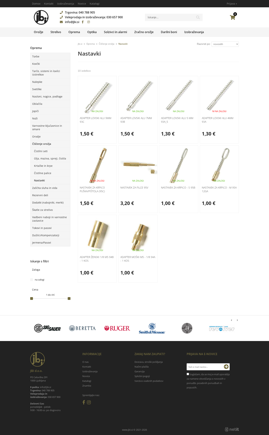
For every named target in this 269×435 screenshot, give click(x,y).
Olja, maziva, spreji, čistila (50, 158)
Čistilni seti (41, 151)
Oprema (74, 32)
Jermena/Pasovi (41, 242)
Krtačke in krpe (43, 165)
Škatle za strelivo (42, 210)
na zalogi (39, 279)
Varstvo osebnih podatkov (148, 381)
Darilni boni (169, 32)
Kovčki (36, 63)
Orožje (38, 32)
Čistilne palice (42, 173)
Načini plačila (141, 366)
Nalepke (37, 82)
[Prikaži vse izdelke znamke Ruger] (117, 328)
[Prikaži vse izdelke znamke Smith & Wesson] (152, 328)
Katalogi (95, 3)
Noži (35, 118)
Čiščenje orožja (41, 144)
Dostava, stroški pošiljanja (148, 362)
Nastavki (39, 180)
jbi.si (80, 43)
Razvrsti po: (204, 43)
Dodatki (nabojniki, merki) (47, 202)
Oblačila (37, 104)
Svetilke (37, 89)
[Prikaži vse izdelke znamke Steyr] (187, 328)
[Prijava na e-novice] (226, 366)
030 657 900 (115, 17)
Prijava (232, 3)
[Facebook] (82, 22)
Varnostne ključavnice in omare (47, 127)
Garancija (139, 371)
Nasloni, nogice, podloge (47, 96)
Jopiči (35, 111)
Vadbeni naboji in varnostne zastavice (49, 218)
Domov (36, 3)
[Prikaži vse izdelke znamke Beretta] (82, 328)
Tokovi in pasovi (42, 228)
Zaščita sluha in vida (44, 188)
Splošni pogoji (142, 376)
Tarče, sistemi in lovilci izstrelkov (46, 72)
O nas (85, 362)
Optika (92, 32)
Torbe (35, 56)
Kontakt (48, 3)
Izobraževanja (65, 3)
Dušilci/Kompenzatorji (45, 235)
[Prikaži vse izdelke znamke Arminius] (222, 328)
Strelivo (56, 32)
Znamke (86, 385)
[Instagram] (88, 22)
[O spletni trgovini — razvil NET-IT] (232, 429)
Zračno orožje (144, 32)
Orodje (36, 136)
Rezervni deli (40, 195)
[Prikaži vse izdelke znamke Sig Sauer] (47, 328)
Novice (82, 3)
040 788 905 (87, 12)
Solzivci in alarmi (115, 32)
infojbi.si (72, 22)
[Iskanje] (198, 18)
